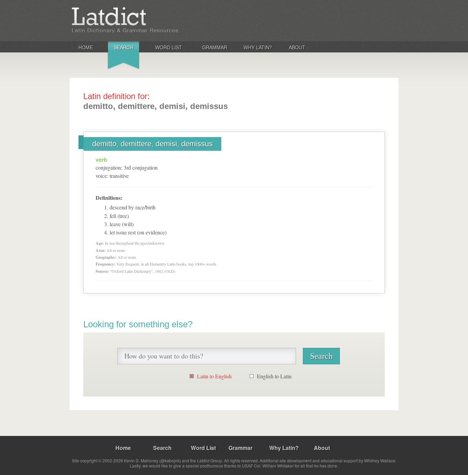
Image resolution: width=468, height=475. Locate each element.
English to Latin (274, 376)
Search (123, 47)
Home (85, 47)
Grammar (214, 47)
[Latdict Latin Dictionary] (159, 20)
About (297, 47)
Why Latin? (258, 47)
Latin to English (214, 376)
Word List (168, 47)
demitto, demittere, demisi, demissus (152, 143)
